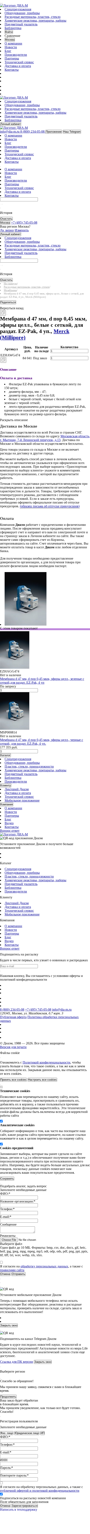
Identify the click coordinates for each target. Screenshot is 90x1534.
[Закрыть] (0, 1057)
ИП (42, 1433)
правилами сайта (12, 1270)
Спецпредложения (18, 9)
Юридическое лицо (27, 1433)
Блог (8, 51)
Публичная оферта (13, 1017)
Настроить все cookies (42, 1079)
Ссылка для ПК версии (16, 1361)
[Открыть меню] (0, 2)
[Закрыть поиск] (0, 269)
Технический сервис (19, 62)
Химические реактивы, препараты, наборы (35, 20)
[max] (7, 86)
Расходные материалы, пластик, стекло (32, 17)
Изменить (22, 230)
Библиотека (13, 28)
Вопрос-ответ (9, 830)
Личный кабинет (10, 124)
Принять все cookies (13, 1079)
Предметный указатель (21, 24)
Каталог (5, 755)
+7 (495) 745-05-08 (38, 1009)
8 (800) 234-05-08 (12, 1009)
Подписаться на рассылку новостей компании (33, 1498)
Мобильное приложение (22, 800)
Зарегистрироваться (24, 1505)
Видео (9, 823)
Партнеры (12, 58)
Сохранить (7, 1178)
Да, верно (7, 230)
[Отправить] (0, 204)
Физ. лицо (6, 1433)
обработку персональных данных (44, 1266)
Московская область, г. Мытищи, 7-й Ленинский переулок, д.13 (45, 438)
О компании (13, 43)
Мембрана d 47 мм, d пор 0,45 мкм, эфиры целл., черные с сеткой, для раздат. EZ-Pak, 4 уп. (41, 741)
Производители (16, 54)
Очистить (6, 218)
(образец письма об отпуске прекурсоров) (50, 506)
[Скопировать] (3, 313)
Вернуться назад (11, 308)
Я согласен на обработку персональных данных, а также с (41, 1488)
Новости (11, 47)
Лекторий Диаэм (17, 789)
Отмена (5, 1505)
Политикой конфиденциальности (46, 1062)
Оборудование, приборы (22, 13)
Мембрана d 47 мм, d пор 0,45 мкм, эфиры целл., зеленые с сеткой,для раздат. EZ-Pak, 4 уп (42, 680)
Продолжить (8, 1396)
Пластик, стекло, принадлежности (29, 766)
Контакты (12, 69)
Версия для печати (13, 1047)
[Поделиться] (7, 314)
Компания (6, 804)
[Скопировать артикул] (3, 360)
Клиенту (5, 785)
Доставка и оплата (18, 66)
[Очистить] (2, 204)
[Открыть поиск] (2, 2)
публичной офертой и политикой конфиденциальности (39, 1490)
